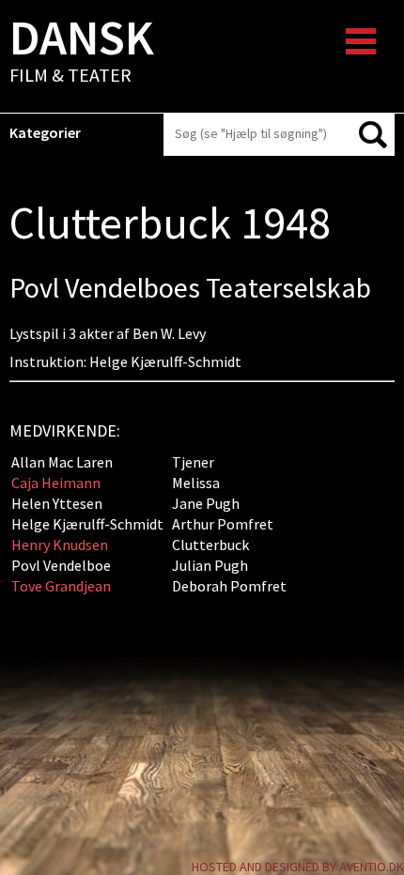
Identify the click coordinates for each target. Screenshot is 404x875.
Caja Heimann (56, 482)
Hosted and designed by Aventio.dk (298, 866)
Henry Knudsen (59, 544)
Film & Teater (81, 52)
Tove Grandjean (61, 585)
